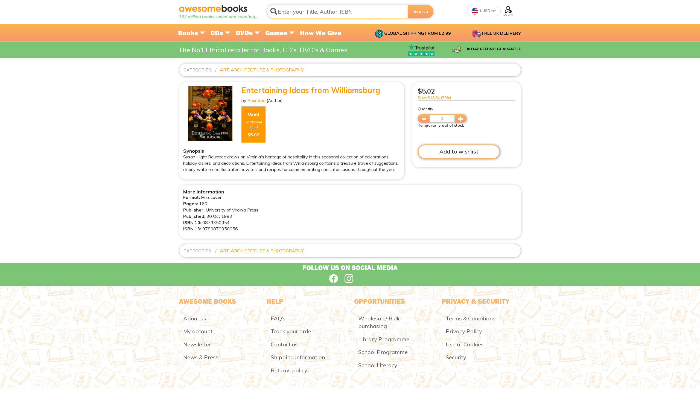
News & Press (200, 357)
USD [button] (486, 10)
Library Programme (383, 339)
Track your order (292, 331)
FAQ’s (278, 318)
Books (189, 33)
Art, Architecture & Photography (262, 70)
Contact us (284, 344)
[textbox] (337, 11)
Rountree (256, 100)
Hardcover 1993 (253, 124)
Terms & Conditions (470, 318)
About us (194, 318)
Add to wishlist (459, 151)
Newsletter (197, 344)
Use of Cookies (465, 344)
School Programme (383, 352)
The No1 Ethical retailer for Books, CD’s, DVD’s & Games (262, 50)
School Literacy (377, 365)
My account (197, 331)
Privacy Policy (464, 331)
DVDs (245, 33)
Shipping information (298, 357)
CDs (218, 33)
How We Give (321, 33)
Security (456, 357)
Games (277, 33)
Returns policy (289, 370)
